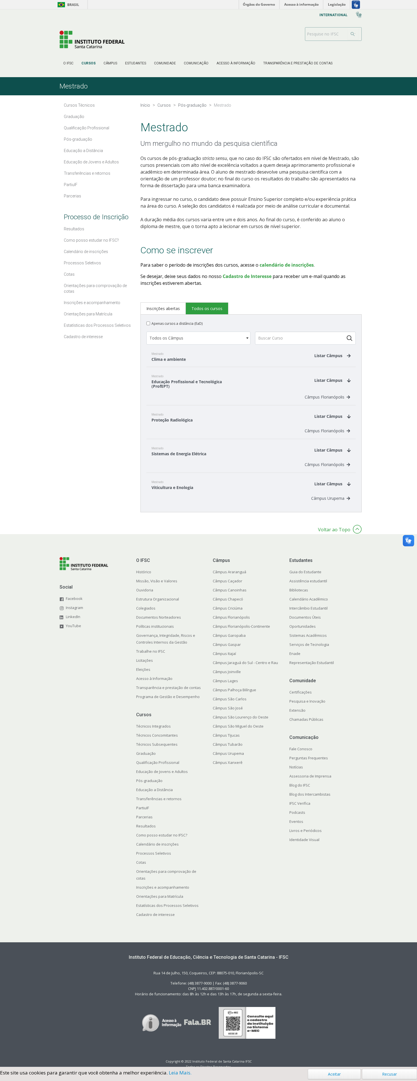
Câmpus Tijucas (226, 735)
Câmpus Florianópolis (324, 397)
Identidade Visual (304, 839)
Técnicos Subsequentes (157, 744)
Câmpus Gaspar (227, 644)
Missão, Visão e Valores (156, 580)
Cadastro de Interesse (247, 276)
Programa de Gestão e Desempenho (168, 696)
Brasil (67, 4)
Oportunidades (302, 626)
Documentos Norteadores (158, 617)
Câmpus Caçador (227, 580)
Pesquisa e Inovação (307, 701)
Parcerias (144, 816)
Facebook (74, 598)
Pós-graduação (149, 780)
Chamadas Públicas (306, 719)
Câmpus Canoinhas (230, 590)
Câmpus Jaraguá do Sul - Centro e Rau (245, 662)
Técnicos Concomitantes (157, 735)
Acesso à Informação (154, 678)
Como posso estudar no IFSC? (161, 835)
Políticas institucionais (155, 626)
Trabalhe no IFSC (150, 651)
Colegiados (145, 608)
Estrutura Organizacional (157, 599)
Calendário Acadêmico (308, 599)
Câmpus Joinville (227, 671)
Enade (294, 653)
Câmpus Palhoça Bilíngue (234, 689)
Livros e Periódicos (305, 830)
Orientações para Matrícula (159, 896)
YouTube (73, 625)
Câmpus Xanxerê (228, 762)
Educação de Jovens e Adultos (162, 771)
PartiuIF (142, 807)
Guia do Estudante (305, 571)
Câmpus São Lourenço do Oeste (240, 717)
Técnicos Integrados (153, 726)
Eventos (296, 821)
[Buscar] (353, 34)
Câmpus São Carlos (230, 698)
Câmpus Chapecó (228, 599)
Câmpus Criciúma (228, 608)
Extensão (297, 710)
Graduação (146, 753)
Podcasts (297, 812)
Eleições (143, 669)
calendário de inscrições (286, 265)
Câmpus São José (228, 708)
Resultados (146, 826)
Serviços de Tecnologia (309, 644)
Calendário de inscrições (157, 844)
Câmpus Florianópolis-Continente (241, 626)
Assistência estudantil (308, 580)
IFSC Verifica (299, 803)
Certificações (300, 692)
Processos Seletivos (153, 853)
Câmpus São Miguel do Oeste (238, 726)
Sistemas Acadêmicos (308, 635)
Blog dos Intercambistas (309, 794)
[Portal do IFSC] (92, 39)
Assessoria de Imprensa (310, 776)
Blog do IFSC (299, 785)
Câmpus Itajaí (224, 653)
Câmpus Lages (225, 680)
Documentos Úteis (305, 617)
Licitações (144, 660)
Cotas (141, 862)
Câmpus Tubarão (228, 744)
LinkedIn (73, 616)
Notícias (296, 767)
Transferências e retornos (159, 798)
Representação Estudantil (311, 662)
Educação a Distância (154, 789)
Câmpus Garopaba (229, 635)
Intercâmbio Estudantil (308, 608)
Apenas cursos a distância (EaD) (177, 323)
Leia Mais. (180, 1072)
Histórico (143, 571)
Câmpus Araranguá (229, 571)
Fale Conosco (300, 748)
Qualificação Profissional (157, 762)
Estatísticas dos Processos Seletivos (167, 905)
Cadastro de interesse (155, 914)
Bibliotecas (298, 590)
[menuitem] (68, 63)
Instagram (74, 607)
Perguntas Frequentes (308, 757)
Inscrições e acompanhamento (162, 887)
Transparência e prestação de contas (168, 687)
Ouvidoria (144, 590)
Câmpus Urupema (327, 498)
